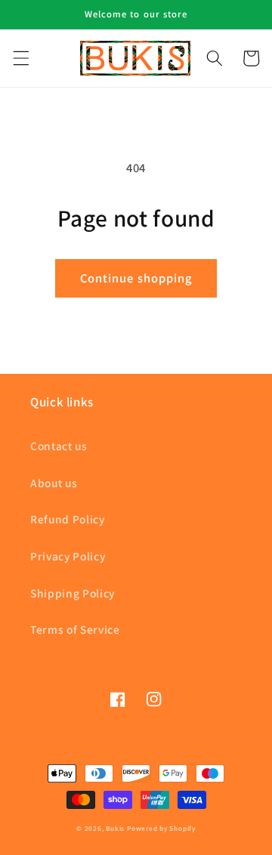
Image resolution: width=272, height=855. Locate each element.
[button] (20, 58)
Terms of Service (75, 629)
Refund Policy (67, 518)
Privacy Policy (67, 555)
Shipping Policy (72, 592)
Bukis (115, 828)
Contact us (59, 445)
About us (53, 482)
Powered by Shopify (161, 828)
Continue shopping (136, 278)
